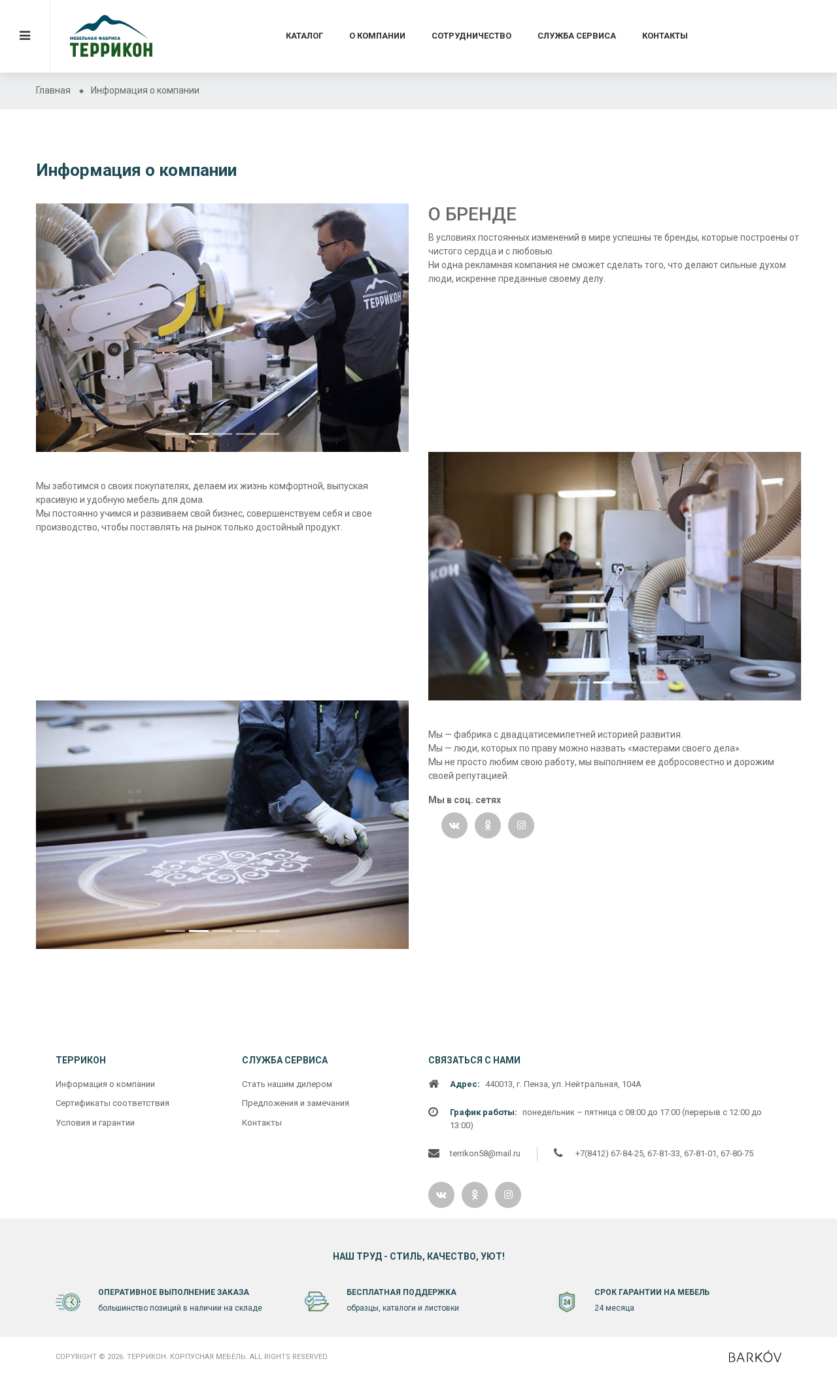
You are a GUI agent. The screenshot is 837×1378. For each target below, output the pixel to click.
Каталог (304, 36)
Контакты (665, 36)
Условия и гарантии (95, 1123)
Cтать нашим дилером (287, 1084)
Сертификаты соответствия (112, 1103)
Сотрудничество (471, 36)
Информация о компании (105, 1084)
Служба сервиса (577, 36)
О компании (377, 36)
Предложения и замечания (295, 1103)
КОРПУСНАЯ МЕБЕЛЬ (208, 1356)
